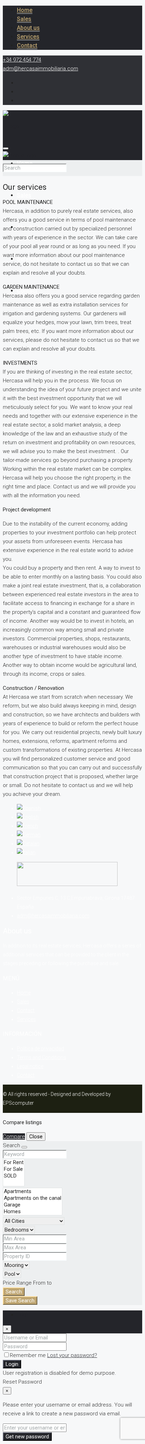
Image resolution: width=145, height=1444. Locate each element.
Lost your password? (72, 1355)
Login (12, 1364)
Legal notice (30, 1066)
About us (28, 27)
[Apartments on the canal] (32, 1198)
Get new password (27, 1436)
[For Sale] (13, 1169)
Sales (24, 19)
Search (14, 1292)
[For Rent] (13, 1162)
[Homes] (32, 1211)
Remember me (28, 1355)
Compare (14, 1136)
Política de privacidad (40, 1048)
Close (36, 1136)
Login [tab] (23, 1314)
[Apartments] (32, 1191)
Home (24, 10)
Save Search (20, 1300)
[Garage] (32, 1205)
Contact (27, 45)
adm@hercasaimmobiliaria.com (53, 915)
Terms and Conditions (41, 1057)
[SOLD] (13, 1176)
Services (28, 36)
